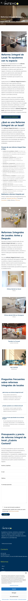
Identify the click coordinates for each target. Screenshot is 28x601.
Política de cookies (5, 599)
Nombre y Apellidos (6, 465)
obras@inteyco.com (5, 554)
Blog (3, 568)
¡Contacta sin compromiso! (11, 117)
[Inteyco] (10, 2)
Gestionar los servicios (14, 585)
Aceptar (14, 589)
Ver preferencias (14, 596)
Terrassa (17, 200)
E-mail (2, 471)
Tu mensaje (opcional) (6, 484)
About (3, 566)
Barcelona (14, 198)
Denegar (14, 592)
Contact (3, 571)
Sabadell (8, 198)
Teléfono (3, 478)
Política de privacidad (13, 599)
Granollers (4, 200)
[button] (26, 573)
